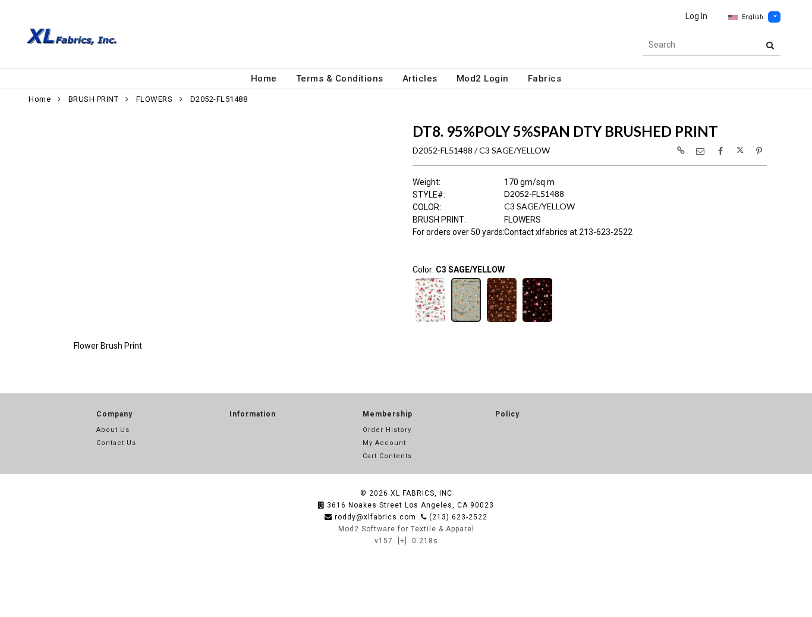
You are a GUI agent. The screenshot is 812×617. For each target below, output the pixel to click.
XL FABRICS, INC (421, 493)
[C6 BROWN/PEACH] (502, 320)
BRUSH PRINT (93, 99)
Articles (420, 78)
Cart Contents (387, 456)
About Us (113, 430)
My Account (384, 443)
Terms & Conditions (339, 78)
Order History (387, 430)
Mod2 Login (483, 78)
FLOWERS (154, 99)
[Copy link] (680, 150)
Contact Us (116, 443)
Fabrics (545, 78)
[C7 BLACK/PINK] (537, 320)
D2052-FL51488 (219, 99)
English (752, 17)
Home (264, 78)
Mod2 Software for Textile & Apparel (406, 529)
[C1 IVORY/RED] (430, 320)
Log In (696, 16)
